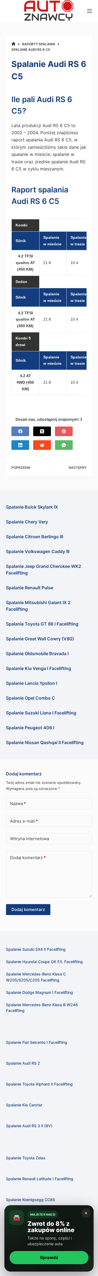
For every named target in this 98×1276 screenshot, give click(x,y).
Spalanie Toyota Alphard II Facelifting (39, 1084)
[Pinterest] (64, 431)
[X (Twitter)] (42, 431)
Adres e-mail (24, 821)
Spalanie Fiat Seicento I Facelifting (36, 1042)
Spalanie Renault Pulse (29, 587)
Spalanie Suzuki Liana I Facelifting (41, 713)
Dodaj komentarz (28, 857)
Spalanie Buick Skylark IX (32, 507)
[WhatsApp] (64, 445)
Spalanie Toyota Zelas (25, 1158)
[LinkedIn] (20, 445)
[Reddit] (42, 445)
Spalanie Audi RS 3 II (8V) (29, 1125)
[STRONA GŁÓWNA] (13, 44)
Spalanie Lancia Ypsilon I (31, 683)
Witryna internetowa (29, 838)
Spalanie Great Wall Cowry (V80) (40, 638)
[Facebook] (20, 431)
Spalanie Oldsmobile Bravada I (37, 653)
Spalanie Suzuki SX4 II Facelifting (36, 949)
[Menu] (89, 11)
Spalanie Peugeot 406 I (30, 727)
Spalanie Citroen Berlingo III (34, 536)
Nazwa (18, 803)
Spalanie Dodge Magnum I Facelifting (39, 992)
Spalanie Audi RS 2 (23, 1063)
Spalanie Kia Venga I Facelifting (38, 668)
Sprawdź (49, 1257)
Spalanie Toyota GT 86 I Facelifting (42, 624)
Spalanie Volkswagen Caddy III (37, 551)
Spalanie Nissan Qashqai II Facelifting (45, 742)
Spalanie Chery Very (27, 522)
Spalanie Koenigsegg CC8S (30, 1199)
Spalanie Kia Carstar (24, 1105)
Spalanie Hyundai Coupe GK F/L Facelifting (44, 961)
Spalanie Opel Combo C (30, 698)
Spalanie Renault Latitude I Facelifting (39, 1178)
